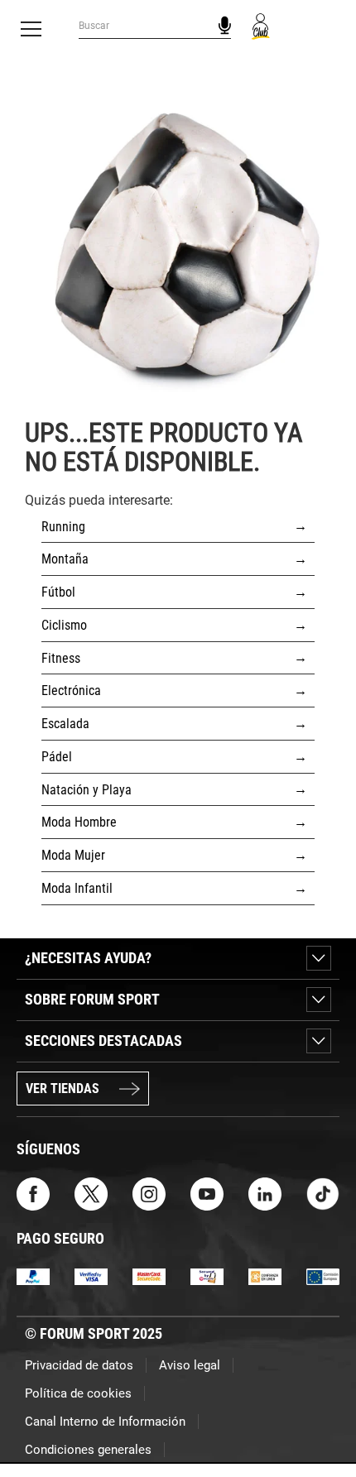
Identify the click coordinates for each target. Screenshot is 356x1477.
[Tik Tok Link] (322, 1193)
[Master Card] (149, 1276)
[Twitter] (91, 1193)
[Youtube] (207, 1193)
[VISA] (91, 1276)
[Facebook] (33, 1193)
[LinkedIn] (264, 1193)
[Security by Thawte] (207, 1276)
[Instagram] (149, 1193)
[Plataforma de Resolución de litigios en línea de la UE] (322, 1276)
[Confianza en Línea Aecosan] (264, 1276)
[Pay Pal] (33, 1276)
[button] (319, 1417)
